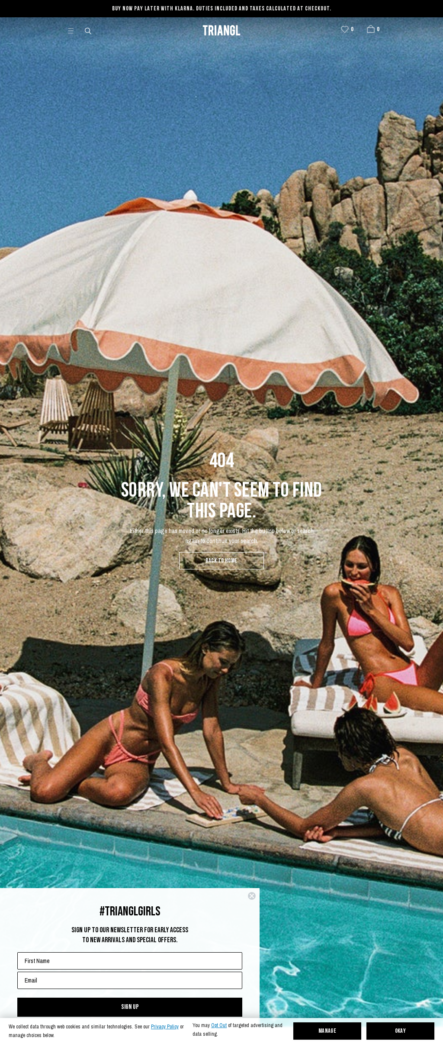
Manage (327, 1031)
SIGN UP (130, 1007)
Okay (400, 1031)
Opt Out (219, 1025)
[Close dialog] (251, 896)
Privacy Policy (165, 1027)
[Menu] (74, 30)
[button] (370, 29)
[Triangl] (221, 30)
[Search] (88, 30)
